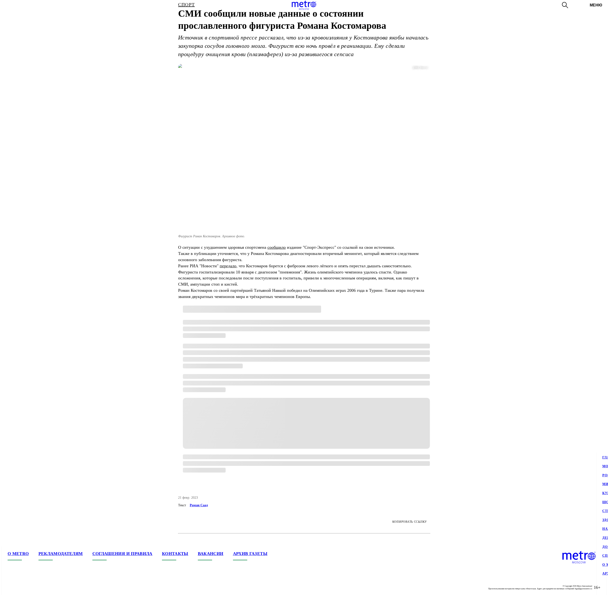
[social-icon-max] (40, 587)
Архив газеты (250, 553)
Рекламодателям (60, 553)
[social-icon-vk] (11, 587)
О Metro (18, 553)
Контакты (175, 553)
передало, (229, 265)
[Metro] (304, 5)
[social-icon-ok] (30, 587)
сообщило (276, 247)
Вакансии (210, 553)
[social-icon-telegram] (21, 587)
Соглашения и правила (122, 553)
